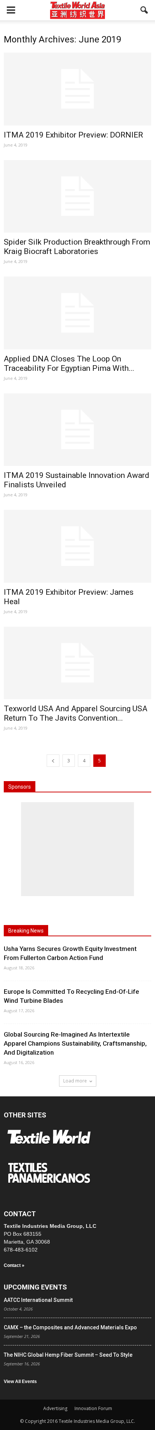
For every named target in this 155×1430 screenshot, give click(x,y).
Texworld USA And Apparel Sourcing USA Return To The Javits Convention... (75, 713)
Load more (75, 1081)
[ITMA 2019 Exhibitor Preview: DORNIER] (77, 89)
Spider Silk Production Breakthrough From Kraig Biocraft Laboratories (77, 246)
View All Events (20, 1381)
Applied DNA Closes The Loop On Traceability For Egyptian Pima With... (69, 363)
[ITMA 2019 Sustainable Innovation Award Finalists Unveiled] (77, 429)
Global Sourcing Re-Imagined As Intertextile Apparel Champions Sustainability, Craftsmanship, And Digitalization (75, 1043)
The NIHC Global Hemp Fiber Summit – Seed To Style (68, 1355)
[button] (144, 10)
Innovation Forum (93, 1408)
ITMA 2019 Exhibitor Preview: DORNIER (73, 134)
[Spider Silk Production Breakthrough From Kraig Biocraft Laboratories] (77, 196)
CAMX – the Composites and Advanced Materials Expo (70, 1327)
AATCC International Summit (38, 1300)
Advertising (55, 1408)
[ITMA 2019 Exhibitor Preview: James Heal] (77, 546)
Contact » (14, 1265)
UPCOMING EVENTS (35, 1287)
